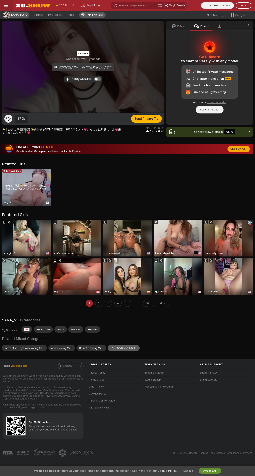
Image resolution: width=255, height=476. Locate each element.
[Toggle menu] (6, 5)
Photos (55, 15)
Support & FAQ (208, 372)
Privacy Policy (97, 372)
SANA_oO (10, 320)
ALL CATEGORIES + (123, 347)
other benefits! (216, 102)
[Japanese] (27, 329)
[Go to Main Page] (33, 5)
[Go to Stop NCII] (82, 453)
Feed (71, 15)
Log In (243, 5)
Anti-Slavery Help (99, 407)
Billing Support (208, 379)
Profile (38, 15)
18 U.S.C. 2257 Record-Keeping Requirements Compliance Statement (212, 453)
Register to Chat (209, 109)
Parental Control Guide (102, 400)
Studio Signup (152, 379)
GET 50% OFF (238, 148)
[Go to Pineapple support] (63, 453)
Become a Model (154, 372)
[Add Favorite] (8, 119)
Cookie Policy (167, 470)
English (67, 366)
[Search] (160, 5)
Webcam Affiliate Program (159, 386)
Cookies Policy (97, 393)
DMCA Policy (96, 386)
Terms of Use (96, 379)
